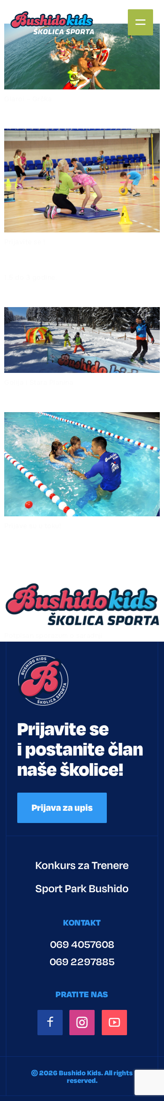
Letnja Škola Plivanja (70, 398)
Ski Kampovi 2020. (62, 293)
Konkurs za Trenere (82, 865)
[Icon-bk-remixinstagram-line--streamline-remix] (82, 1022)
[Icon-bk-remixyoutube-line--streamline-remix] (114, 1022)
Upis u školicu (47, 115)
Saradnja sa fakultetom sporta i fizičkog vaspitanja (80, 555)
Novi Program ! (52, 258)
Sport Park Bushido (82, 888)
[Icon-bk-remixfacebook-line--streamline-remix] (50, 1022)
